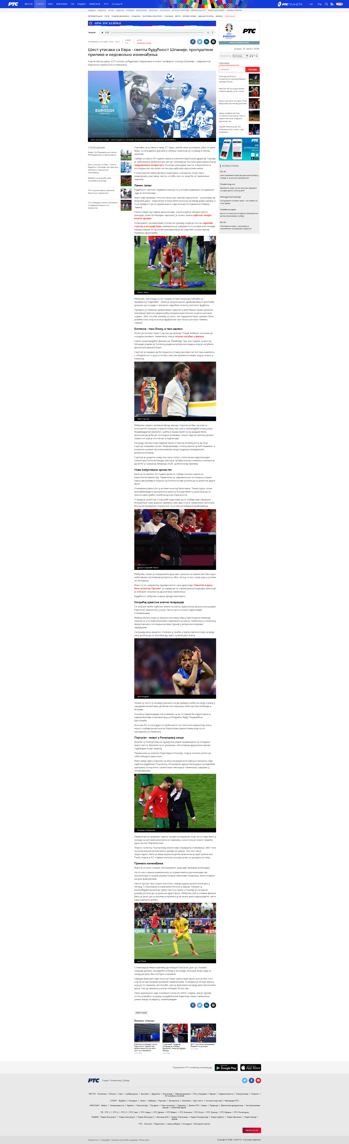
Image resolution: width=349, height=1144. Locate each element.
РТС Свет (133, 1112)
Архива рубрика (234, 10)
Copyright (105, 1140)
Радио (81, 4)
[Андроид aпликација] (239, 149)
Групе (106, 16)
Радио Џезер (250, 1117)
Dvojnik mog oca (227, 184)
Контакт (148, 1124)
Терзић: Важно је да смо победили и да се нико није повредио (231, 129)
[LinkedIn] (206, 41)
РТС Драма (159, 1112)
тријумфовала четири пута (149, 165)
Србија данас (132, 1094)
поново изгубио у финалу (189, 336)
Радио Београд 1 (108, 1117)
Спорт (40, 4)
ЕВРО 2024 (141, 1012)
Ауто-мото (165, 10)
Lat (311, 4)
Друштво (156, 1094)
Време (213, 1094)
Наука (204, 1105)
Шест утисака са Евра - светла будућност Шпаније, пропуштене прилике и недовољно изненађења (103, 168)
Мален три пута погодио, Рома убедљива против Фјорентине (233, 102)
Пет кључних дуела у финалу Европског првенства (101, 191)
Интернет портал (202, 1124)
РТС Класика (186, 1112)
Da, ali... (223, 171)
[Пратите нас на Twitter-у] (244, 1080)
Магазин (61, 4)
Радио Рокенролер (199, 1117)
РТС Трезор (212, 1112)
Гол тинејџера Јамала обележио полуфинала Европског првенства (103, 205)
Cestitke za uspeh (228, 209)
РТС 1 (107, 1112)
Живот (104, 1105)
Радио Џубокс (217, 1117)
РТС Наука (146, 1112)
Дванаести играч (206, 16)
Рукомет (130, 10)
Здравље (181, 1105)
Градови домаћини (120, 16)
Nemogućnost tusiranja (230, 197)
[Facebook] (193, 41)
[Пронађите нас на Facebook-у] (251, 1080)
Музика (130, 1105)
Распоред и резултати (152, 16)
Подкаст (255, 1094)
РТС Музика (225, 1112)
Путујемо (154, 1105)
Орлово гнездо (189, 16)
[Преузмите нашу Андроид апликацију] (226, 1067)
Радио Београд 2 (127, 1117)
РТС (106, 4)
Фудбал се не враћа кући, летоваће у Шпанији (99, 179)
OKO (50, 4)
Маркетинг (159, 1124)
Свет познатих (168, 1105)
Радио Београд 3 (146, 1117)
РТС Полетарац (241, 1112)
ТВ (72, 4)
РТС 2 (115, 1112)
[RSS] (332, 4)
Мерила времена (183, 1094)
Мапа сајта (252, 1130)
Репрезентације (95, 16)
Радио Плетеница (179, 1117)
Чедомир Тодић (144, 43)
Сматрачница (242, 1094)
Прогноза (225, 55)
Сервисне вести (225, 1094)
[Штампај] (213, 41)
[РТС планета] (290, 4)
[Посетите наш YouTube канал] (258, 1080)
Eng (319, 4)
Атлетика (153, 10)
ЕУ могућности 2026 (174, 1096)
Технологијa (142, 1105)
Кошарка (102, 10)
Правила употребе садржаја (124, 1140)
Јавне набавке (173, 1124)
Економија (167, 1094)
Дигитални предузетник (232, 1105)
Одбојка (120, 10)
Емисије (94, 4)
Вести (28, 4)
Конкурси (187, 1124)
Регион (112, 1094)
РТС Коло (199, 1112)
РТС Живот (172, 1112)
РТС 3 (124, 1112)
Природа (214, 1105)
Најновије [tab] (224, 63)
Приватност (93, 1140)
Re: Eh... (223, 222)
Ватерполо (141, 10)
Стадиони (135, 16)
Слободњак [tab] (96, 147)
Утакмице (168, 16)
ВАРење (219, 16)
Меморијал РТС (198, 10)
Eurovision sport (216, 10)
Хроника (145, 1094)
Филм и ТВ (193, 1105)
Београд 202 (163, 1117)
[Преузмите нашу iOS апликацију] (250, 1067)
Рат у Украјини (200, 1094)
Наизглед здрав (178, 1107)
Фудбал (92, 10)
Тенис (111, 10)
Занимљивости (117, 1105)
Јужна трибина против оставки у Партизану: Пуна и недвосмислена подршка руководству (232, 117)
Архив (174, 1119)
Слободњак (230, 16)
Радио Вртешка (234, 1117)
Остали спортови (180, 10)
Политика (101, 1094)
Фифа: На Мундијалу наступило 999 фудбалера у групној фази (102, 153)
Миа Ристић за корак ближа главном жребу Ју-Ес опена (231, 90)
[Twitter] (199, 41)
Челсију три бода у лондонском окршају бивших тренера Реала (232, 79)
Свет (120, 1094)
